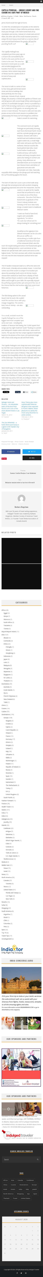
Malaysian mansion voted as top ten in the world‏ (20, 481)
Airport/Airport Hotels (9, 632)
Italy (7, 751)
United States (8, 890)
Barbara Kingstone (8, 16)
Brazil (5, 917)
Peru (5, 927)
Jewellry (6, 822)
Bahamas (9, 834)
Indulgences (6, 819)
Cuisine (4, 711)
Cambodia (7, 641)
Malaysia (7, 665)
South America (6, 911)
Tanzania (7, 625)
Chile (5, 920)
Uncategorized (6, 939)
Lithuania (9, 754)
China (5, 644)
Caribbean (7, 828)
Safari (3, 905)
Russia (8, 770)
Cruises (4, 708)
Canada (6, 880)
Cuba (7, 844)
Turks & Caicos (11, 853)
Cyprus (8, 727)
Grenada (8, 850)
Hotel (5, 1189)
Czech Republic (11, 730)
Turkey (8, 788)
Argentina (7, 914)
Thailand (6, 681)
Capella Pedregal (7, 441)
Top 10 (4, 933)
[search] (38, 1159)
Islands (4, 825)
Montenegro (10, 761)
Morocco (7, 619)
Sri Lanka (7, 678)
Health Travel (6, 807)
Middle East (5, 865)
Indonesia (7, 656)
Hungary (8, 745)
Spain (7, 776)
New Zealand (8, 699)
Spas (3, 930)
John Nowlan (30, 441)
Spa (28, 1194)
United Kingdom (11, 794)
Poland (8, 764)
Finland (8, 733)
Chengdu (9, 647)
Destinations (6, 714)
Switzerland (9, 782)
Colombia (7, 923)
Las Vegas (9, 896)
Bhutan (6, 638)
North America (27, 16)
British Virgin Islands (12, 840)
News (3, 874)
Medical (4, 862)
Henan (8, 650)
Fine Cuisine (20, 441)
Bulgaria (8, 721)
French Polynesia (9, 696)
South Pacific (8, 798)
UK (7, 791)
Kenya (6, 616)
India (3, 813)
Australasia (5, 684)
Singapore (7, 675)
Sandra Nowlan (24, 444)
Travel (15, 1198)
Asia (3, 635)
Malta (8, 758)
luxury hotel (6, 444)
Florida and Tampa (12, 893)
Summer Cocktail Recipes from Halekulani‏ (23, 472)
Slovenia (8, 773)
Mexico (21, 16)
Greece (8, 742)
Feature (4, 804)
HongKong (9, 653)
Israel (5, 871)
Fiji (5, 693)
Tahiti (5, 702)
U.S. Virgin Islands (11, 856)
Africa (3, 610)
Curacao (8, 847)
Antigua (8, 831)
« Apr (4, 1260)
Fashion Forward (7, 801)
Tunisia (6, 629)
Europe (6, 718)
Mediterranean (9, 859)
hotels (13, 1189)
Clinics (4, 705)
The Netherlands (11, 785)
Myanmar (7, 672)
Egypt (5, 613)
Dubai (6, 868)
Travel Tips (5, 936)
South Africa (8, 622)
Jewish (34, 1189)
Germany (9, 739)
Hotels (16, 16)
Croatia (8, 724)
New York (9, 899)
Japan (5, 659)
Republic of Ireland (12, 767)
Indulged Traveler (34, 1270)
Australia (6, 687)
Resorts (34, 16)
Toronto (8, 884)
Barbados (9, 837)
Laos (5, 662)
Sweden (8, 779)
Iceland (8, 748)
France (8, 736)
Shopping (5, 908)
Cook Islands (8, 690)
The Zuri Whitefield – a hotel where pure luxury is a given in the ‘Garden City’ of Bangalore (10, 426)
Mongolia (7, 668)
